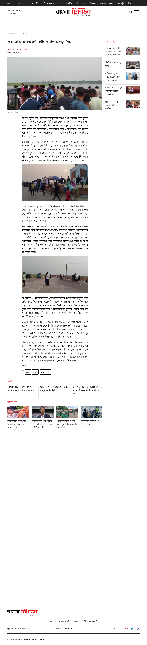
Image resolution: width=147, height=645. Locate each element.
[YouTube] (126, 628)
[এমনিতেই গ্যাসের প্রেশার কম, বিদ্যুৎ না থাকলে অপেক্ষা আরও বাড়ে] (67, 418)
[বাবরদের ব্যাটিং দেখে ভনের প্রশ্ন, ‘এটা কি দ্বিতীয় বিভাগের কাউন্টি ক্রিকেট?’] (43, 418)
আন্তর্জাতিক (68, 3)
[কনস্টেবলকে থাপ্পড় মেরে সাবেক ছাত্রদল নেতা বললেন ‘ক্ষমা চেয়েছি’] (18, 418)
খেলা (111, 3)
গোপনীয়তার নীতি (64, 621)
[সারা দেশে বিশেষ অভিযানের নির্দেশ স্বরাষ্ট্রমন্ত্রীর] (122, 105)
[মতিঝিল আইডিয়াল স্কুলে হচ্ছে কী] (122, 65)
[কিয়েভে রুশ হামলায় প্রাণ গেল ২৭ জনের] (91, 418)
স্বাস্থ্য (137, 3)
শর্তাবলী (75, 621)
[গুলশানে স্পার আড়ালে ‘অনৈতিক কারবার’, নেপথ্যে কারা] (122, 92)
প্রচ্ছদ (9, 3)
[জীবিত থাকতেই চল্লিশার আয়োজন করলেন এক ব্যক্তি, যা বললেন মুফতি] (122, 53)
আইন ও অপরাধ (48, 3)
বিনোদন (103, 3)
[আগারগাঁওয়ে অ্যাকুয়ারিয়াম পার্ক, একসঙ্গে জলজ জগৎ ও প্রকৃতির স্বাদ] (22, 391)
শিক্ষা (130, 3)
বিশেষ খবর (80, 3)
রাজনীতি (35, 3)
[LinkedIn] (132, 628)
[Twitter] (120, 628)
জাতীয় (26, 3)
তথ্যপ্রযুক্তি (120, 3)
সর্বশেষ (17, 3)
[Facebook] (114, 628)
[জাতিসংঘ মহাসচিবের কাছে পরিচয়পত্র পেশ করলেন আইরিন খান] (122, 78)
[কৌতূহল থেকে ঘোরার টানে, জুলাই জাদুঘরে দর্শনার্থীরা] (55, 391)
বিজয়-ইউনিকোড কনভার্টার (89, 621)
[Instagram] (137, 628)
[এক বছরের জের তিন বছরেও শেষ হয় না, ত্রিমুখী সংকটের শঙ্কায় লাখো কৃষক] (87, 391)
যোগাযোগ (52, 621)
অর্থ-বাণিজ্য (92, 3)
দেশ (58, 3)
